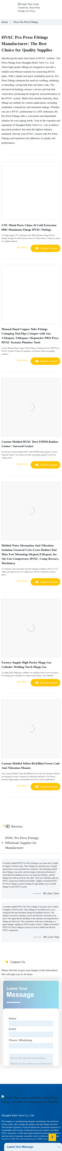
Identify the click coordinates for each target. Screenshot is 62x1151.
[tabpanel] (30, 900)
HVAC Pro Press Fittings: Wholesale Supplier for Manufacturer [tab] (22, 842)
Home (4, 22)
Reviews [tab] (17, 826)
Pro (58, 58)
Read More (22, 247)
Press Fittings (8, 62)
